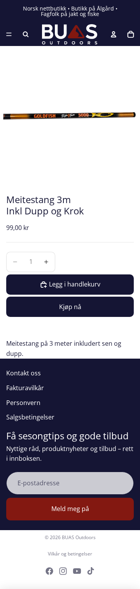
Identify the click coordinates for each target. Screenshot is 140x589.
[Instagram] (63, 571)
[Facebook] (49, 571)
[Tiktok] (90, 571)
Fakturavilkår (25, 388)
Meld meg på (70, 508)
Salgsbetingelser (30, 417)
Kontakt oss (23, 373)
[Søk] (25, 34)
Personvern (23, 402)
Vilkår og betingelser (70, 553)
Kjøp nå (70, 306)
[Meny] (9, 34)
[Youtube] (77, 571)
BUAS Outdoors (79, 537)
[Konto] (113, 34)
